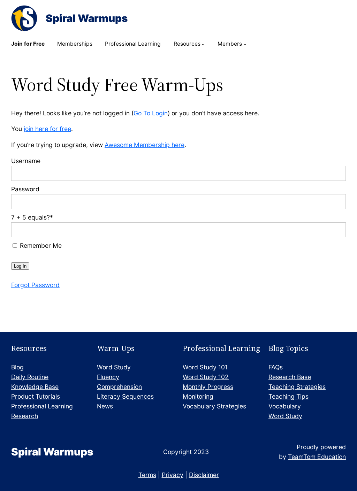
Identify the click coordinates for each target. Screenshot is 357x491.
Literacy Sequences (125, 396)
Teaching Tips (288, 396)
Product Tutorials (35, 396)
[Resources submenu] (203, 44)
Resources (187, 43)
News (105, 406)
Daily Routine (29, 377)
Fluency (108, 377)
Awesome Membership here (144, 144)
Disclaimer (204, 474)
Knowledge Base (35, 386)
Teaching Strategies (297, 386)
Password (25, 189)
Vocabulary (284, 406)
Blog (17, 367)
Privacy (172, 474)
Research (24, 416)
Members (230, 43)
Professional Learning (42, 406)
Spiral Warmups (87, 18)
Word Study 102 (206, 377)
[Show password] (336, 201)
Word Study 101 (205, 367)
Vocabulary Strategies (214, 406)
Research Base (289, 377)
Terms (147, 474)
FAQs (275, 367)
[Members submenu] (244, 44)
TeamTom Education (317, 456)
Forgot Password (35, 285)
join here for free (47, 128)
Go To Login (151, 113)
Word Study (114, 367)
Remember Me (40, 245)
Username (25, 160)
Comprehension (119, 386)
